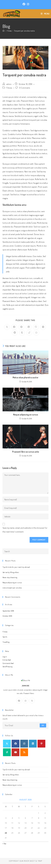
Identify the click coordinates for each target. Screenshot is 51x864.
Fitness (9, 88)
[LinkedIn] (33, 744)
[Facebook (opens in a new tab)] (24, 4)
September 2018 (8, 611)
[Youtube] (15, 752)
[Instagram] (25, 700)
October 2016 (7, 616)
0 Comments (24, 88)
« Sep (4, 843)
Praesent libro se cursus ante (25, 451)
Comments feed (8, 663)
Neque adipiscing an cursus (25, 414)
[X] (32, 700)
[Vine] (7, 752)
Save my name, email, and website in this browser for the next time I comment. (25, 530)
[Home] (3, 31)
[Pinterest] (41, 744)
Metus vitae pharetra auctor (25, 377)
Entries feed (7, 660)
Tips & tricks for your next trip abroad (16, 567)
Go (43, 725)
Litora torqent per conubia (12, 588)
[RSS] (24, 752)
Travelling (6, 642)
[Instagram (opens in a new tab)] (27, 4)
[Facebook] (19, 700)
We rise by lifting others (11, 572)
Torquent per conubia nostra (24, 31)
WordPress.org (7, 666)
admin (9, 84)
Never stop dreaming (10, 577)
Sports (5, 637)
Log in (5, 656)
